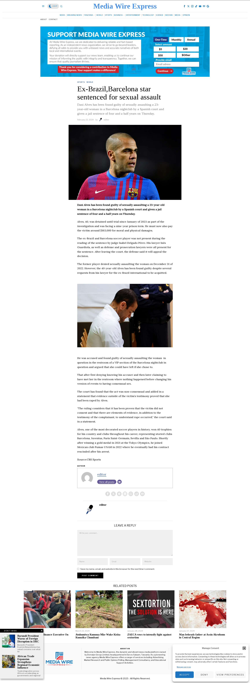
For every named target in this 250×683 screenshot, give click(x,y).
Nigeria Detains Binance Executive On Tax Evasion (46, 636)
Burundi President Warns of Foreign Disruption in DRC (28, 639)
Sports (81, 82)
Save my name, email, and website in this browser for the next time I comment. (117, 569)
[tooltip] (184, 6)
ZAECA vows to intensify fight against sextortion (149, 636)
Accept (184, 674)
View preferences (230, 674)
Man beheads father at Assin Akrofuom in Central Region (202, 636)
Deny (204, 674)
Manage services (184, 667)
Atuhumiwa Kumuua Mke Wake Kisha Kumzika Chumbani (98, 636)
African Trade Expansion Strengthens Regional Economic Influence (28, 662)
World (90, 82)
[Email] (119, 482)
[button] (244, 648)
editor (106, 120)
